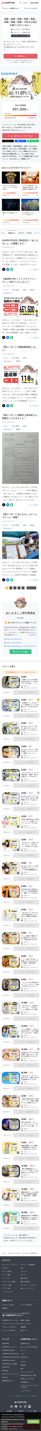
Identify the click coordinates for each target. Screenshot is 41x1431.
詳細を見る (6, 692)
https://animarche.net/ (14, 639)
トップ (4, 1253)
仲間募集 (29, 233)
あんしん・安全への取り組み (29, 1347)
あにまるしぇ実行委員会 (21, 29)
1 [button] (6, 588)
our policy (21, 1429)
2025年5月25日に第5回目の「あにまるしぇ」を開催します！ (20, 242)
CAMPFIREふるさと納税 (9, 1364)
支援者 (21, 233)
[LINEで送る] (11, 269)
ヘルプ (22, 1354)
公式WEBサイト (21, 56)
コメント (37, 233)
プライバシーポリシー (27, 1372)
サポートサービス (26, 1324)
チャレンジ (24, 1271)
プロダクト (5, 1268)
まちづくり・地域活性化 (21, 32)
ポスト (9, 141)
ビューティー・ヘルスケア (28, 1285)
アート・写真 (6, 1288)
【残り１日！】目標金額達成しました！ (19, 348)
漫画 (24, 290)
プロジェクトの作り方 (8, 1327)
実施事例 (23, 1327)
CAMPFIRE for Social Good (10, 1354)
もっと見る (33, 269)
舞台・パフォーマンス (27, 1288)
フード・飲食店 (6, 1271)
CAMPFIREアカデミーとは (10, 1320)
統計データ (24, 1330)
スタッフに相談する (26, 1305)
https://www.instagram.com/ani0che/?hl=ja (21, 646)
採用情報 (20, 1411)
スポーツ (23, 1275)
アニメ (6, 290)
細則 (22, 1368)
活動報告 (11, 233)
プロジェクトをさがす (30, 8)
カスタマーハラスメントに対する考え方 (29, 1386)
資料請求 (4, 1308)
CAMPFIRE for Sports (8, 1360)
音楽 (22, 1268)
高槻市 (32, 290)
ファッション (6, 1278)
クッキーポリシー (26, 1391)
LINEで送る (34, 141)
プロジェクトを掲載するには (10, 8)
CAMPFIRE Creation (8, 1350)
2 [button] (10, 588)
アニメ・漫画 (6, 1275)
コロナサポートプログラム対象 (20, 36)
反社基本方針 (24, 1382)
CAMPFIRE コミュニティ (9, 1347)
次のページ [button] (31, 588)
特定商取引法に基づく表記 (28, 1375)
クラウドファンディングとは (10, 1324)
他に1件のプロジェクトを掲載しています (22, 622)
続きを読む (33, 635)
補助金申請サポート (8, 1381)
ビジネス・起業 (6, 1285)
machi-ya (5, 1377)
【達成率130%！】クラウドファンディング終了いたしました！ (19, 280)
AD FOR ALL (6, 1367)
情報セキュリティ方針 (27, 1378)
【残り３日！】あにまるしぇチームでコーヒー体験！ (19, 516)
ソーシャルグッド (7, 1292)
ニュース (23, 1350)
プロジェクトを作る (8, 1305)
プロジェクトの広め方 (8, 1330)
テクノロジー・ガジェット (10, 1264)
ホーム (3, 233)
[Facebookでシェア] (7, 269)
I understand (33, 1422)
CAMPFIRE (5, 1343)
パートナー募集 (32, 1411)
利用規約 (23, 1365)
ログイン (25, 3)
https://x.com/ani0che (14, 643)
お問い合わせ (24, 1357)
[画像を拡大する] (18, 686)
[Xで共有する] (3, 269)
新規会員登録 (34, 3)
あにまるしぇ (8, 293)
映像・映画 (24, 1278)
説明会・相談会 (25, 1320)
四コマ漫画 (15, 290)
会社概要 (9, 1411)
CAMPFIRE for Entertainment (10, 1357)
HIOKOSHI (5, 1370)
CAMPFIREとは (25, 1343)
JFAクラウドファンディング (10, 1374)
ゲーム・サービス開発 (8, 1281)
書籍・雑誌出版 (25, 1281)
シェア (22, 141)
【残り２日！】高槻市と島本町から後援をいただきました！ (19, 416)
